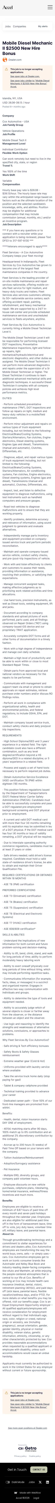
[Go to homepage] (7, 7)
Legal (36, 1498)
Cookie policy (35, 1456)
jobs (8, 26)
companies (19, 26)
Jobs (32, 1482)
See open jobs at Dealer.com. (25, 76)
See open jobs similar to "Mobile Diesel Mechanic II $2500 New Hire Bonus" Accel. (29, 83)
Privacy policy (20, 1456)
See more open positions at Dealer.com (27, 1428)
